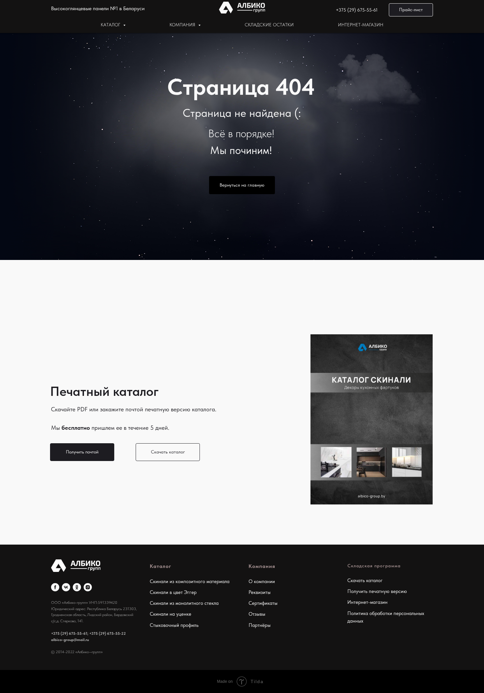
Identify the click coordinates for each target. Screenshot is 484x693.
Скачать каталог (365, 580)
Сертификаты (263, 603)
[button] (411, 9)
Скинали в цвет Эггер (173, 592)
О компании (262, 581)
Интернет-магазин (360, 24)
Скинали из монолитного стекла (184, 603)
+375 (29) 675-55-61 (357, 10)
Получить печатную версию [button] (377, 591)
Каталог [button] (111, 24)
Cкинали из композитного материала (189, 581)
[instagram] (88, 587)
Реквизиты (260, 592)
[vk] (66, 587)
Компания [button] (183, 24)
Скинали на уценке (170, 614)
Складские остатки (269, 24)
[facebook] (55, 587)
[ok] (77, 587)
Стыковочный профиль (174, 625)
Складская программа (374, 565)
